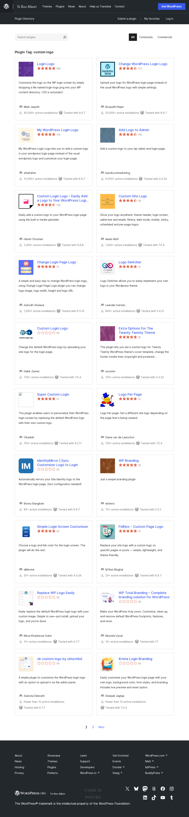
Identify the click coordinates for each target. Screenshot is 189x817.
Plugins (51, 767)
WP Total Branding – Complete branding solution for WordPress (144, 595)
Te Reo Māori (57, 793)
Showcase (53, 755)
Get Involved (120, 755)
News (18, 761)
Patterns (52, 772)
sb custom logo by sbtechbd (59, 659)
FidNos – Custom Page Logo (141, 527)
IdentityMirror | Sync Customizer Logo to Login (57, 463)
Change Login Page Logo (56, 262)
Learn (83, 755)
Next (101, 727)
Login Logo (45, 64)
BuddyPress (154, 772)
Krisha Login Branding (135, 659)
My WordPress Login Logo (57, 130)
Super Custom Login (53, 394)
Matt (149, 761)
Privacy (19, 772)
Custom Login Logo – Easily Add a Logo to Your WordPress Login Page (62, 198)
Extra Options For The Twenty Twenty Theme (137, 330)
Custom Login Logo (52, 328)
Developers (87, 767)
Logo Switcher (130, 262)
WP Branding (129, 460)
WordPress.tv (90, 772)
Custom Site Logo (133, 196)
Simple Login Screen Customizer (62, 527)
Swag (118, 772)
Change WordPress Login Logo (143, 64)
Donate (119, 767)
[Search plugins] (64, 37)
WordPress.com (156, 755)
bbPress (152, 767)
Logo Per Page (130, 394)
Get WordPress (171, 6)
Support (85, 761)
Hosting (19, 767)
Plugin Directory (24, 18)
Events (117, 761)
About (18, 755)
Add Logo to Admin (134, 130)
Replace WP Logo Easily (56, 593)
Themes (52, 761)
